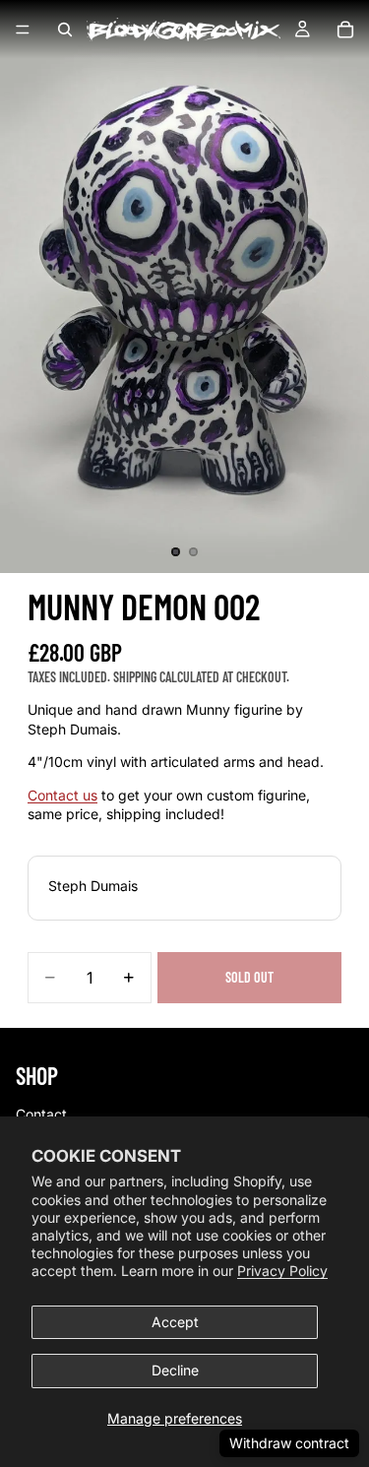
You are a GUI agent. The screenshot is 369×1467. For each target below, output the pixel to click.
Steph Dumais (93, 885)
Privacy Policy (282, 1270)
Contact (41, 1114)
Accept (175, 1321)
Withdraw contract (289, 1443)
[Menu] (22, 29)
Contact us (62, 795)
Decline (175, 1370)
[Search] (65, 29)
